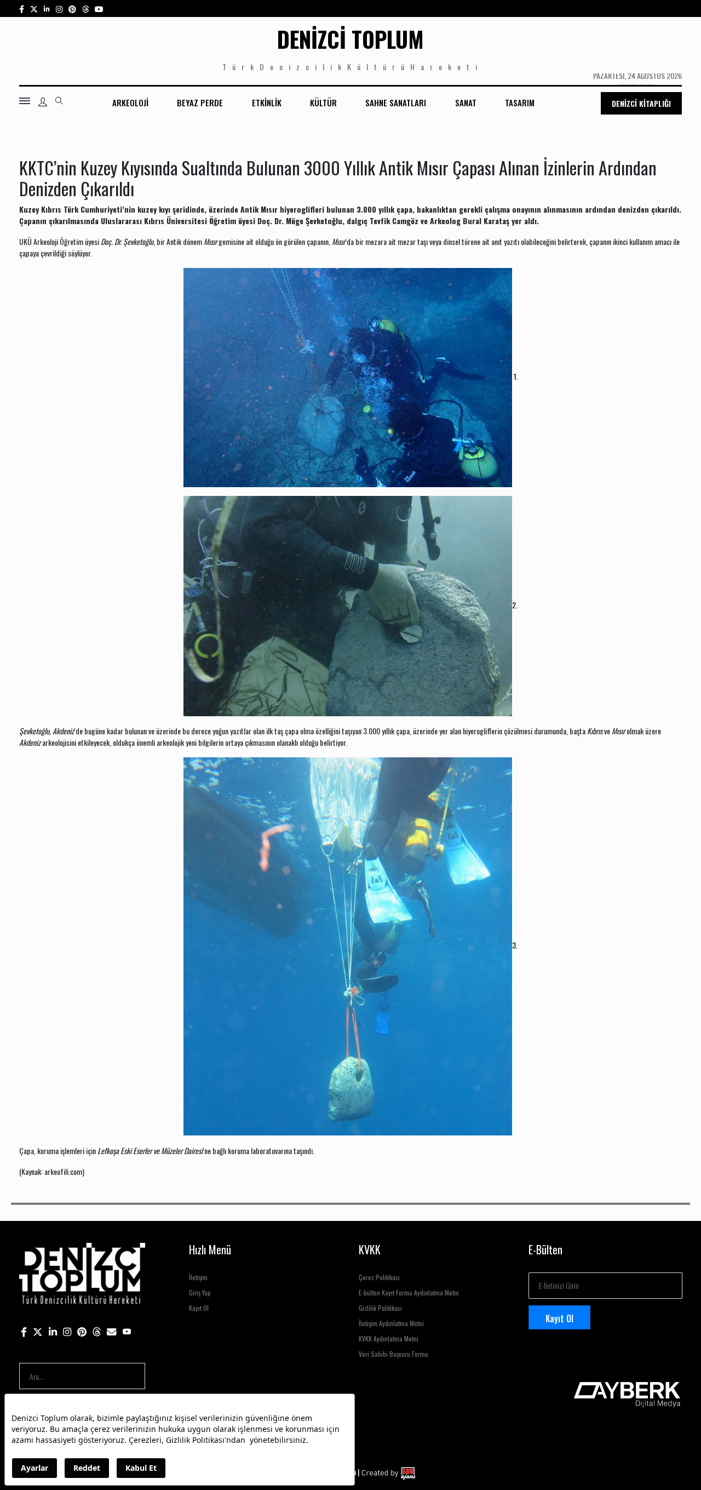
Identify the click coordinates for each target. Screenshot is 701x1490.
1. (515, 376)
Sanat (465, 102)
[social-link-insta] (47, 8)
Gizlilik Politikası (380, 1307)
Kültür (323, 102)
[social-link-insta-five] (99, 8)
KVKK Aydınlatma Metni (388, 1338)
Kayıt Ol (199, 1307)
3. (515, 945)
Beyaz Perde (200, 102)
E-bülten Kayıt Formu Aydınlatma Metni (409, 1292)
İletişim (198, 1277)
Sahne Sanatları (395, 102)
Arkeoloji (130, 102)
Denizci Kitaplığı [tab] (641, 103)
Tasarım (520, 102)
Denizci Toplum (350, 38)
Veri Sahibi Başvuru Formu (393, 1353)
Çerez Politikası (379, 1277)
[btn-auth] (43, 102)
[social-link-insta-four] (85, 8)
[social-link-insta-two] (59, 8)
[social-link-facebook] (21, 8)
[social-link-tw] (34, 8)
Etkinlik (266, 102)
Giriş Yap (200, 1292)
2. (515, 604)
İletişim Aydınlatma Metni (391, 1323)
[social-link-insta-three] (72, 8)
